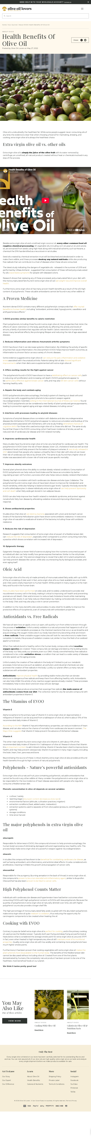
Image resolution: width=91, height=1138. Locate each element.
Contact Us (67, 2)
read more (39, 1030)
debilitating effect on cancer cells (67, 375)
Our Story (6, 1077)
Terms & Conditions (56, 1084)
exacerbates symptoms (19, 273)
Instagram (74, 1077)
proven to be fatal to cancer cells (41, 881)
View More (14, 1021)
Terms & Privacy (71, 1100)
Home (4, 25)
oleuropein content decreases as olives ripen (41, 799)
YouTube (73, 1084)
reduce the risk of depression (19, 537)
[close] (88, 2)
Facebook (74, 1080)
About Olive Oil (33, 1077)
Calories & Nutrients (35, 1084)
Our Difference (8, 1084)
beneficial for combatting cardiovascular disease (62, 859)
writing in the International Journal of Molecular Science (55, 401)
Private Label (54, 1080)
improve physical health (27, 676)
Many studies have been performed (19, 591)
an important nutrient (16, 747)
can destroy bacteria (35, 514)
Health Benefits (33, 1080)
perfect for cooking (54, 931)
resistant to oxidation (40, 914)
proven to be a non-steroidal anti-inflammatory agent (42, 878)
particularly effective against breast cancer (25, 381)
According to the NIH (12, 726)
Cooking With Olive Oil (45, 1025)
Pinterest (74, 1088)
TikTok (72, 1092)
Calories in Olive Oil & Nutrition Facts (77, 1027)
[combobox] (45, 15)
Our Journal (12, 25)
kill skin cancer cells (69, 381)
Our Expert (6, 1080)
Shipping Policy (55, 1077)
